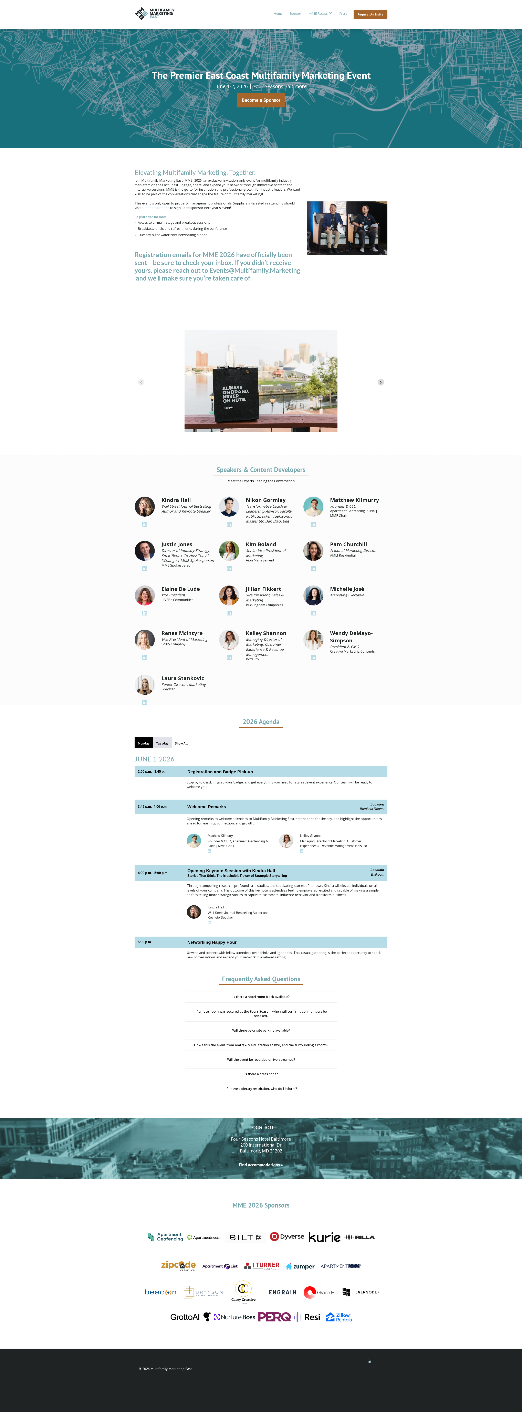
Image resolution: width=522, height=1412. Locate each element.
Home (278, 13)
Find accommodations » (261, 1165)
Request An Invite (370, 14)
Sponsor (295, 13)
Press (343, 13)
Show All (181, 743)
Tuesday (162, 743)
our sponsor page (155, 208)
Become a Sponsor (261, 100)
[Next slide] (381, 382)
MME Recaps (318, 13)
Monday (143, 743)
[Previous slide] (141, 382)
